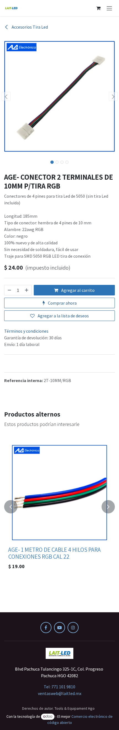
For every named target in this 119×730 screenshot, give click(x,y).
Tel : (59, 686)
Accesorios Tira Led (29, 27)
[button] (6, 96)
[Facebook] (45, 627)
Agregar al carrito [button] (77, 290)
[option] (59, 507)
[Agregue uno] (27, 290)
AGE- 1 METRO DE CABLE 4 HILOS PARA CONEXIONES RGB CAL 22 (54, 553)
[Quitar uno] (9, 290)
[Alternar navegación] (109, 8)
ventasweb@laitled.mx (59, 693)
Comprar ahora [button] (62, 303)
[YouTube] (59, 627)
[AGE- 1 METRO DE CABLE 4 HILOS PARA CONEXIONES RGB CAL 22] (59, 492)
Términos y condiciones (26, 331)
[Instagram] (73, 627)
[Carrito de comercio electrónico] (98, 8)
